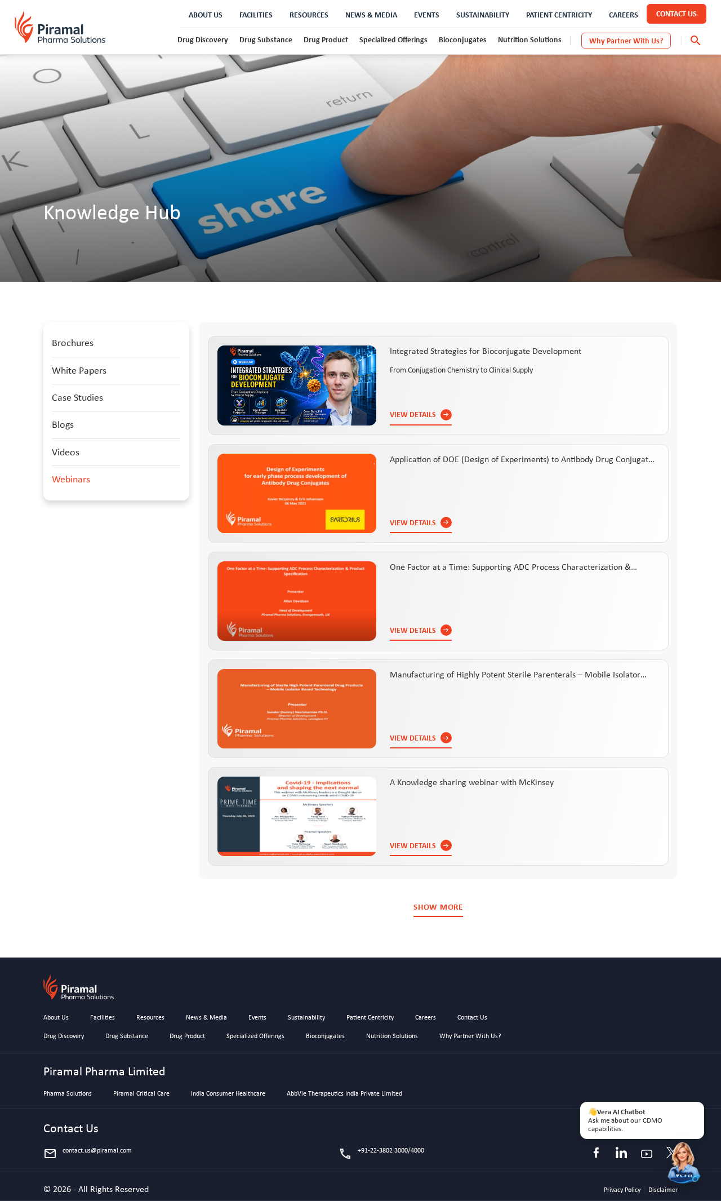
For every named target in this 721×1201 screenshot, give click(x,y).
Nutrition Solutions (530, 39)
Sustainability (306, 1018)
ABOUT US (205, 14)
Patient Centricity (370, 1018)
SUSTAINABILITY (482, 14)
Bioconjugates (463, 39)
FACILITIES (256, 14)
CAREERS (623, 14)
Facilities (102, 1018)
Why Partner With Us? (626, 40)
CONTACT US (676, 13)
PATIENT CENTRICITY (559, 14)
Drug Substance (265, 39)
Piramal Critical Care (141, 1094)
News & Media (206, 1018)
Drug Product (326, 39)
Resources (150, 1018)
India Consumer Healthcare (228, 1094)
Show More (437, 907)
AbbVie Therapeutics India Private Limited (344, 1094)
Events (257, 1018)
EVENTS (426, 14)
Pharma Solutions (67, 1094)
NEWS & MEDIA (371, 14)
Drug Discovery (202, 39)
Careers (425, 1018)
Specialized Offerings (393, 39)
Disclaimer (663, 1189)
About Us (56, 1018)
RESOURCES (309, 14)
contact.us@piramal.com (87, 1153)
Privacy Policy (623, 1189)
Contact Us (472, 1018)
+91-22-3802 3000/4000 (381, 1153)
